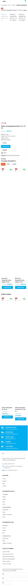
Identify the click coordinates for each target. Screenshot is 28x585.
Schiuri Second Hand (22, 5)
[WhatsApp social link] (9, 159)
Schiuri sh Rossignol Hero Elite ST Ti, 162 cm (20, 409)
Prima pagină (4, 5)
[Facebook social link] (7, 159)
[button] (7, 287)
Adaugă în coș (6, 146)
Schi (9, 5)
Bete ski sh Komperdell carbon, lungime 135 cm (6, 280)
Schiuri (13, 5)
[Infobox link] (14, 438)
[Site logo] (8, 1)
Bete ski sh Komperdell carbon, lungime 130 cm (20, 280)
